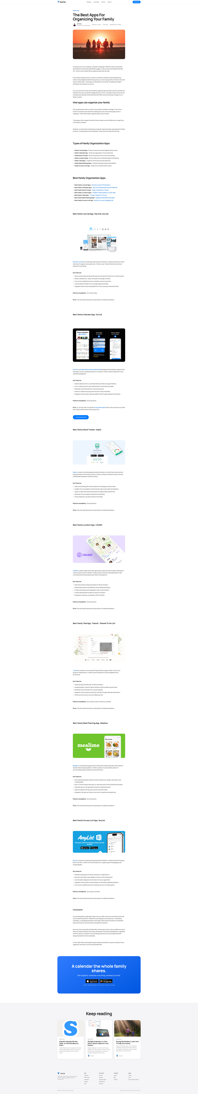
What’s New (86, 1077)
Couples (101, 1077)
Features (89, 2)
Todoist (75, 670)
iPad (128, 1090)
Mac (131, 1090)
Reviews (86, 1081)
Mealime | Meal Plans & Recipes (105, 198)
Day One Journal (78, 262)
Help (85, 1083)
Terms (129, 1077)
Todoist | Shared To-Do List (98, 195)
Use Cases (96, 2)
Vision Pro (134, 1090)
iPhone (125, 1090)
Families (101, 1075)
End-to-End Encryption (133, 1079)
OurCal (75, 369)
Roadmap (86, 1079)
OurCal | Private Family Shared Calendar (105, 187)
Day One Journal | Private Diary (101, 185)
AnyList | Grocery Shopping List (103, 200)
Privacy (103, 2)
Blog (115, 1077)
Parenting (76, 10)
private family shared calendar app (90, 369)
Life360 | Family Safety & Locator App (104, 193)
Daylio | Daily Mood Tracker (100, 190)
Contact (115, 1079)
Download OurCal (80, 417)
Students (101, 1083)
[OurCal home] (61, 2)
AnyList (75, 860)
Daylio (75, 472)
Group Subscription (100, 407)
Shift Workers (102, 1081)
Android (138, 1090)
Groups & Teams (102, 1079)
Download (136, 2)
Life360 (75, 571)
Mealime (75, 766)
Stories (109, 2)
